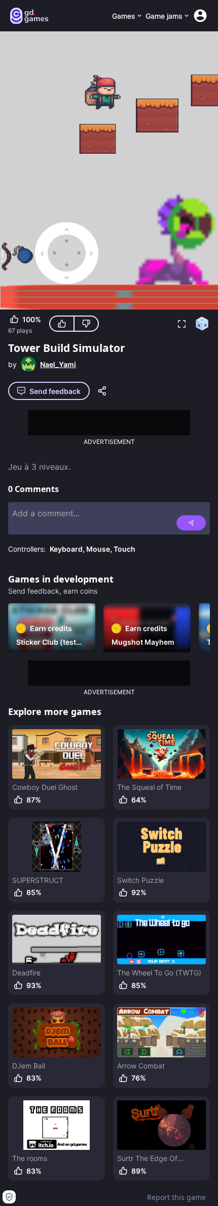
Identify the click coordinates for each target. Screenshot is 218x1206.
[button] (181, 324)
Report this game (176, 1197)
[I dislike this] (86, 324)
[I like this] (62, 324)
